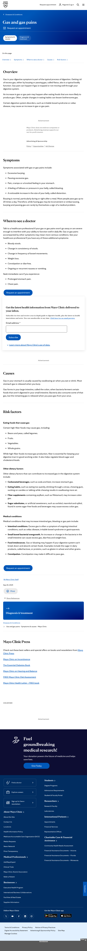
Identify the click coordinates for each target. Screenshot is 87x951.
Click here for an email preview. (62, 318)
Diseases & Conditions (13, 14)
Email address (13, 323)
